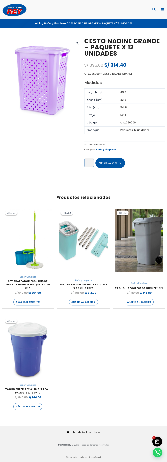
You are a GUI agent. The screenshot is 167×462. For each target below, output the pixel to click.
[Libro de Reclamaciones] (68, 432)
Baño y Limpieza (55, 23)
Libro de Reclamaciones (86, 432)
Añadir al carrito (110, 163)
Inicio (38, 23)
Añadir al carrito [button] (28, 302)
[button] (162, 9)
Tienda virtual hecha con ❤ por (83, 457)
